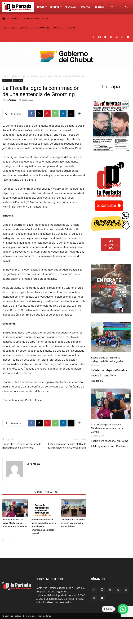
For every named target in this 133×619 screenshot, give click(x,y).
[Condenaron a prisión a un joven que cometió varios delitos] (73, 508)
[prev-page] (4, 540)
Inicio (4, 75)
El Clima (99, 7)
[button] (126, 7)
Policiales (70, 7)
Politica (85, 7)
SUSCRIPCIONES (26, 27)
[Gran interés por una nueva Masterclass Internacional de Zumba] (15, 508)
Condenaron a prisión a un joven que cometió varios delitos (73, 523)
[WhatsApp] (122, 37)
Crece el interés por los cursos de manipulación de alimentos (21, 446)
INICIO (69, 27)
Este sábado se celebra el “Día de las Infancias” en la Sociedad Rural (66, 446)
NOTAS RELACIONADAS (17, 492)
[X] (110, 37)
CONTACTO (58, 27)
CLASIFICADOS (8, 27)
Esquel (40, 7)
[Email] (71, 113)
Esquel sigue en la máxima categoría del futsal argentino (107, 359)
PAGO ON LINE (43, 27)
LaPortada (11, 100)
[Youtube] (128, 37)
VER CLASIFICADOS (111, 244)
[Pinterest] (47, 113)
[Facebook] (93, 37)
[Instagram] (99, 37)
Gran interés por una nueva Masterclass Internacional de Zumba (14, 523)
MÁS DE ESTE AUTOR (46, 492)
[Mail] (105, 37)
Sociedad (54, 7)
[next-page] (10, 540)
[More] (79, 113)
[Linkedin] (63, 113)
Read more (97, 381)
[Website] (116, 37)
